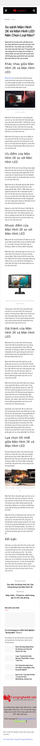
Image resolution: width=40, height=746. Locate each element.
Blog (13, 19)
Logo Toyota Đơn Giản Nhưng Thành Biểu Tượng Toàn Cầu (24, 658)
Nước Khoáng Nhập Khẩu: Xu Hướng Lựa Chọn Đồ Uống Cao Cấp (24, 649)
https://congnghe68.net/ (27, 719)
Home (7, 19)
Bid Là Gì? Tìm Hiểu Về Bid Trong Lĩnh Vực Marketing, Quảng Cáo (25, 677)
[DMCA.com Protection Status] (20, 721)
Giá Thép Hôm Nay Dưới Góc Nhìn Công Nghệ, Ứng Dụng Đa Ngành (24, 668)
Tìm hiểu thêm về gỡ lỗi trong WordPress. (18, 739)
